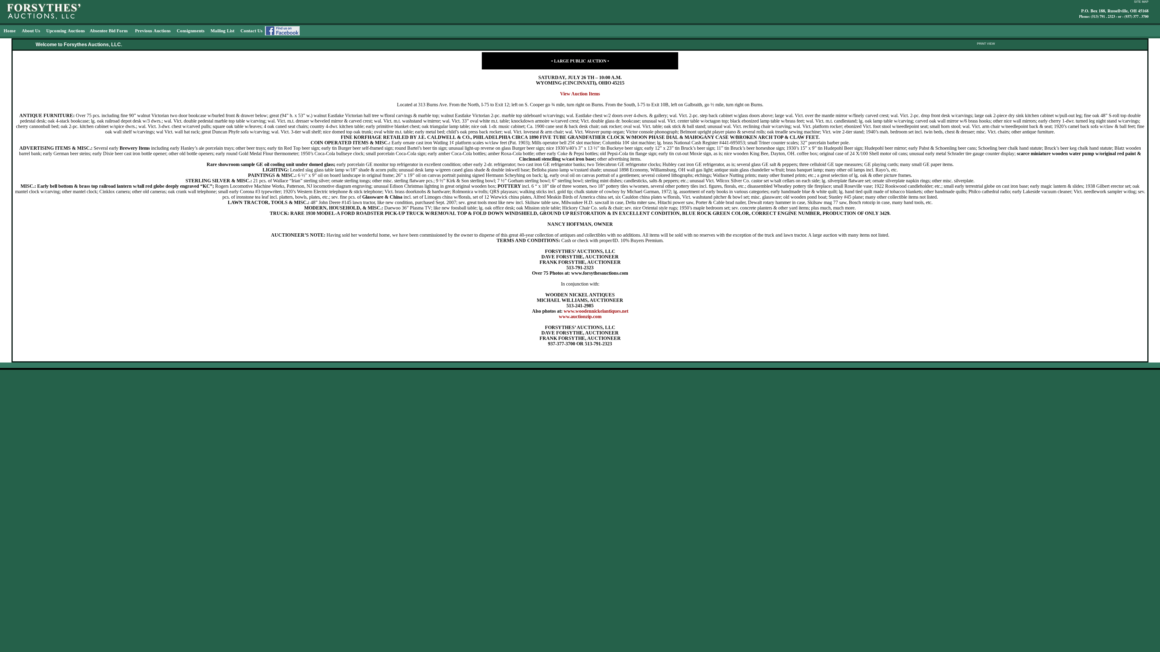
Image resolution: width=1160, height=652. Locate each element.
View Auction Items (580, 93)
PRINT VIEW (986, 43)
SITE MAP (1141, 1)
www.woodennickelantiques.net (596, 311)
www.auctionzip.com (580, 316)
